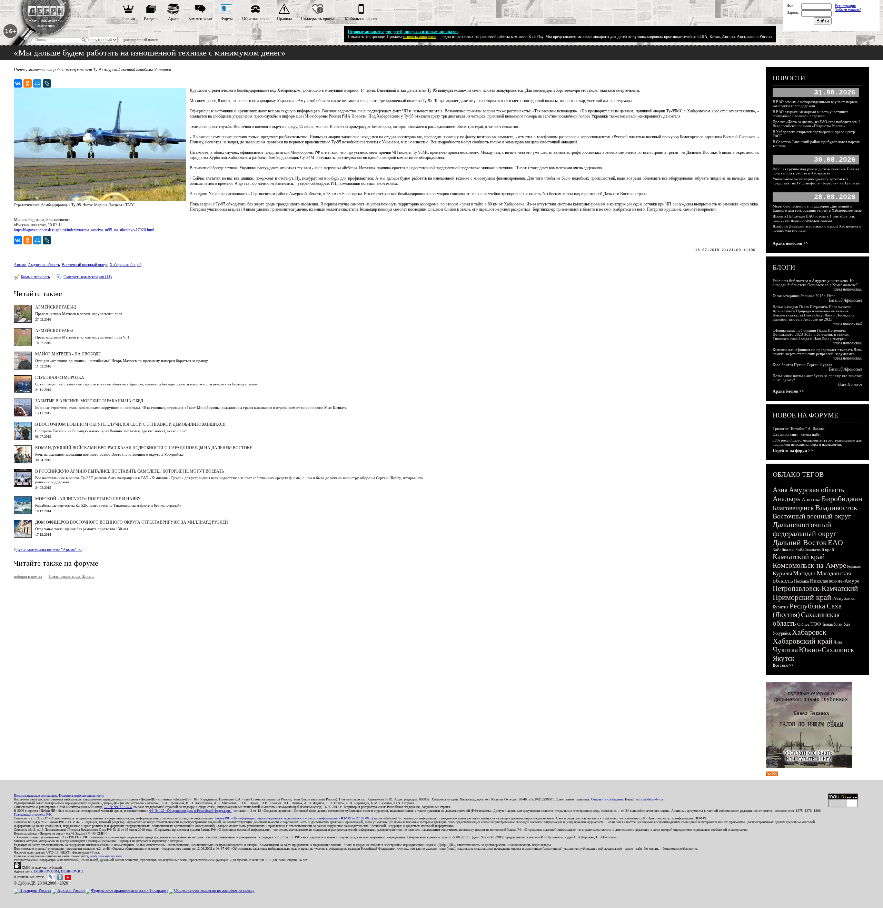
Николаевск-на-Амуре (835, 581)
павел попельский (847, 289)
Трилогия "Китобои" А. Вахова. (799, 428)
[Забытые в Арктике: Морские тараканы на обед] (23, 415)
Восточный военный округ (85, 264)
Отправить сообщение (607, 799)
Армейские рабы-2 (55, 307)
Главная (128, 18)
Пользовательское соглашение (35, 795)
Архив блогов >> (788, 391)
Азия (780, 490)
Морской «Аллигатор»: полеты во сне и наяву (88, 498)
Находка (801, 581)
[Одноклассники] (27, 83)
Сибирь (803, 624)
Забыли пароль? (848, 10)
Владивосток (836, 507)
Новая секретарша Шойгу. (71, 576)
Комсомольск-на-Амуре (809, 565)
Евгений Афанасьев (845, 300)
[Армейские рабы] (23, 344)
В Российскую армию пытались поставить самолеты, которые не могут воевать (129, 471)
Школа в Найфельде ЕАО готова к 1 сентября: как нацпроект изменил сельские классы (814, 218)
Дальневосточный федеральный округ (804, 529)
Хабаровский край (125, 264)
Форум (227, 18)
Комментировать (35, 276)
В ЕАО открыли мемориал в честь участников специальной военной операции (810, 114)
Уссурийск (782, 633)
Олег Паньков (850, 384)
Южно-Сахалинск (826, 650)
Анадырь (787, 499)
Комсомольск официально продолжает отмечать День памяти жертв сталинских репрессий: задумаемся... (817, 351)
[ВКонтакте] (18, 83)
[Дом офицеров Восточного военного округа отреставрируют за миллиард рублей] (23, 536)
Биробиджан (842, 498)
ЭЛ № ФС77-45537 (118, 807)
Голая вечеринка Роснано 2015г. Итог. (804, 296)
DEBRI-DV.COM (46, 871)
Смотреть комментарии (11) (87, 276)
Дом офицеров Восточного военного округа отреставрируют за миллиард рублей (131, 522)
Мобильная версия (361, 18)
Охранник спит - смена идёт (796, 434)
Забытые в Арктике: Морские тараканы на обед (89, 400)
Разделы (151, 18)
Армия (20, 264)
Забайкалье (783, 549)
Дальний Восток (800, 542)
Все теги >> (783, 665)
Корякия (854, 566)
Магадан (804, 573)
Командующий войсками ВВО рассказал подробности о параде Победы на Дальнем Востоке (143, 447)
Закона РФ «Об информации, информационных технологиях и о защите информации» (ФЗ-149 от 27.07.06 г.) (294, 818)
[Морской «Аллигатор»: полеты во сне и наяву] (23, 513)
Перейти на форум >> (793, 450)
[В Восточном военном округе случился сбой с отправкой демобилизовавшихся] (23, 438)
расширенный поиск (141, 40)
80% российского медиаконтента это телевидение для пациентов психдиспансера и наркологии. (817, 442)
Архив (173, 18)
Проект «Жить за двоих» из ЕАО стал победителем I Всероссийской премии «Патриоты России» (816, 124)
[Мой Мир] (37, 83)
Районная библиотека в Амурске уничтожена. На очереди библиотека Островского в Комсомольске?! (816, 283)
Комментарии (200, 18)
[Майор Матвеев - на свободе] (23, 368)
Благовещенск (793, 508)
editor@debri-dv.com (650, 799)
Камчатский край (799, 557)
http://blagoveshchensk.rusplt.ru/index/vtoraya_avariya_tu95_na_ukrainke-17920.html (84, 230)
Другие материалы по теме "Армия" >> (48, 549)
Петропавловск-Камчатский (815, 588)
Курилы (782, 573)
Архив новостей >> (790, 243)
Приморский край (802, 597)
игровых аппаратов (419, 36)
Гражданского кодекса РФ (32, 814)
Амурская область (44, 264)
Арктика (811, 499)
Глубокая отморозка (59, 377)
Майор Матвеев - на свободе (68, 354)
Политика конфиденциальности (81, 795)
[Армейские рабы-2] (23, 321)
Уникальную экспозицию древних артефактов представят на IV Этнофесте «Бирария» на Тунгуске (816, 181)
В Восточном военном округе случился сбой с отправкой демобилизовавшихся (130, 424)
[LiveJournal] (47, 83)
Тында (827, 624)
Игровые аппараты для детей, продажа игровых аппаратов (403, 31)
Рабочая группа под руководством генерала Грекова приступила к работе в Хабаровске (816, 171)
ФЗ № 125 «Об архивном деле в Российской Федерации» (190, 811)
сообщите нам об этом (106, 856)
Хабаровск (809, 632)
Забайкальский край (814, 549)
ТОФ (816, 624)
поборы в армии (28, 576)
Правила (284, 18)
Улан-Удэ (842, 624)
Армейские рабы (54, 330)
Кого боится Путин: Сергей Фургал (802, 365)
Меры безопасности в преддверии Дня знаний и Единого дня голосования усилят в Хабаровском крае (817, 208)
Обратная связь (255, 18)
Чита (838, 642)
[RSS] (772, 775)
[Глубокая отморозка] (23, 391)
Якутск (783, 658)
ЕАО (835, 542)
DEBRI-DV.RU (72, 871)
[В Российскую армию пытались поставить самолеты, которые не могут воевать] (23, 485)
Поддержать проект (318, 18)
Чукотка (785, 650)
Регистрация (845, 5)
